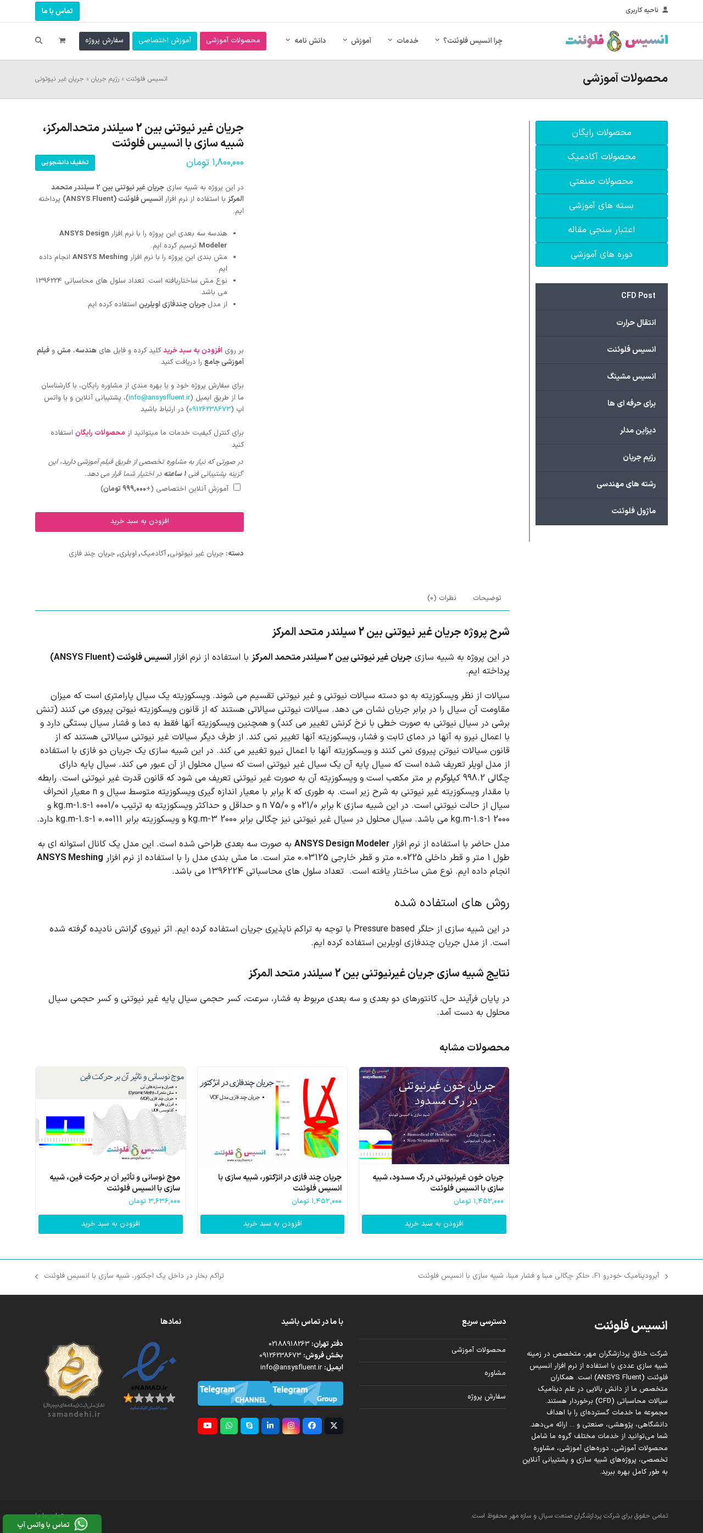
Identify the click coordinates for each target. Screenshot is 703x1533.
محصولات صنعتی (601, 181)
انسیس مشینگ (631, 377)
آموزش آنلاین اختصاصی (164, 489)
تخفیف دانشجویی (65, 162)
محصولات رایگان (602, 132)
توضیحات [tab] (487, 598)
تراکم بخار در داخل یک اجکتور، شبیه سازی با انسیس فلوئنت (134, 1276)
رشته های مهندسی (626, 484)
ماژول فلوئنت (633, 511)
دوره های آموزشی (602, 254)
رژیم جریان (105, 79)
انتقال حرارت (636, 323)
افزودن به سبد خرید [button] (434, 1223)
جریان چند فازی (92, 553)
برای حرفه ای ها (631, 403)
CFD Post (638, 296)
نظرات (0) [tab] (441, 598)
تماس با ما (57, 11)
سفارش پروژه (486, 1396)
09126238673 (210, 409)
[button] (62, 41)
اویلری (128, 553)
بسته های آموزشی (601, 205)
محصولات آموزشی (478, 1350)
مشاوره (495, 1373)
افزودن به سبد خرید (139, 521)
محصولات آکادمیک (601, 157)
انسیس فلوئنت (147, 79)
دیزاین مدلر (638, 430)
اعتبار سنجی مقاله (601, 230)
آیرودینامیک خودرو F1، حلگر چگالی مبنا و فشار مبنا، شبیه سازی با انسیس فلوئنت (543, 1276)
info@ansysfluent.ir (159, 397)
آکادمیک (153, 553)
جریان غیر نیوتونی (59, 79)
